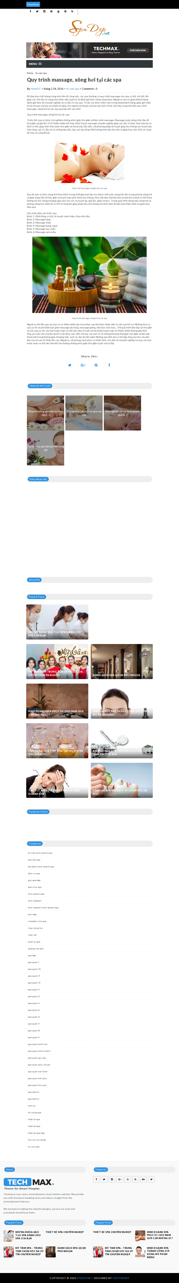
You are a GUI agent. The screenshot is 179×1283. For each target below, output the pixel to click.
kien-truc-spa (35, 887)
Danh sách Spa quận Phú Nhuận (116, 675)
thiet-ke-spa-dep (36, 1133)
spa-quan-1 (33, 962)
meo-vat (32, 935)
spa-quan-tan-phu (37, 1078)
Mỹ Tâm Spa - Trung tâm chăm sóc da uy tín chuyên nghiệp (55, 673)
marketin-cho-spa (37, 921)
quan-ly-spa (34, 941)
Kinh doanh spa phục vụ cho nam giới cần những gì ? (56, 713)
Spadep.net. (85, 1278)
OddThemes (121, 1278)
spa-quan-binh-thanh (39, 1051)
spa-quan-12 (34, 982)
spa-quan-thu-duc (37, 1085)
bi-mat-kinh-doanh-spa (40, 853)
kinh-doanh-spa (36, 894)
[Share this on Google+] (83, 365)
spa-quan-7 (34, 1023)
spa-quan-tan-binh (38, 1071)
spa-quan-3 (34, 996)
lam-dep (32, 914)
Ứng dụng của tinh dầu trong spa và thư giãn (55, 752)
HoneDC (36, 88)
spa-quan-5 (34, 1010)
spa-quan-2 (34, 989)
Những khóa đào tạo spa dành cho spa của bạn (54, 634)
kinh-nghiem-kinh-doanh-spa (43, 907)
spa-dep (32, 955)
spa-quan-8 (34, 1030)
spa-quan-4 (34, 1003)
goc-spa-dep (34, 880)
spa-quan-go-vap (37, 1058)
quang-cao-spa (35, 948)
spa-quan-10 (34, 969)
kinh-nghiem (34, 900)
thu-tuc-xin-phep (37, 1139)
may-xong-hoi (35, 928)
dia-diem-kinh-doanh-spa (41, 866)
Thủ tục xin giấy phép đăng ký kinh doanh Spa (54, 792)
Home (30, 73)
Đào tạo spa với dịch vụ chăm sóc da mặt (120, 792)
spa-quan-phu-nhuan (39, 1064)
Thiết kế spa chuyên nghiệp (65, 1232)
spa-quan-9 (34, 1037)
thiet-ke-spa (34, 1126)
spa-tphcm (33, 1099)
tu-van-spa (41, 73)
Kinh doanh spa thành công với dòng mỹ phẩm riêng (121, 713)
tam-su (31, 1105)
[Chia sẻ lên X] (69, 365)
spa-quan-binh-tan (38, 1044)
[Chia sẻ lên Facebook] (109, 365)
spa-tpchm (33, 1092)
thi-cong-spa (34, 1112)
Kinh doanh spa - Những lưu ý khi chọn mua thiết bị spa (122, 752)
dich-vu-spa (34, 873)
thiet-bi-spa (34, 1119)
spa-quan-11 (34, 976)
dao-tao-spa (34, 859)
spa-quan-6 (34, 1017)
